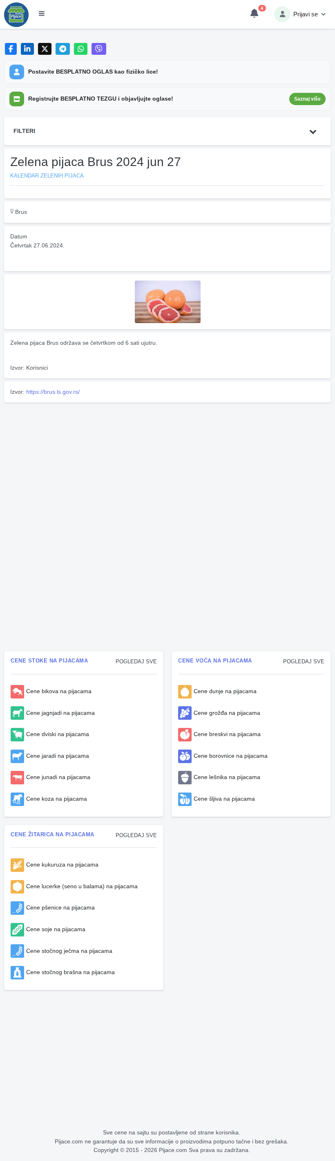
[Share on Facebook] (11, 49)
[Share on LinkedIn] (27, 49)
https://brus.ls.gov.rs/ (53, 391)
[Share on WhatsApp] (80, 49)
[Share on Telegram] (63, 49)
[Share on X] (44, 49)
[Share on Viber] (99, 49)
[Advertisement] (167, 463)
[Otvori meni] (41, 14)
